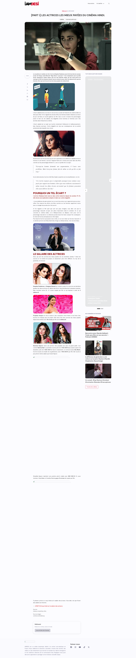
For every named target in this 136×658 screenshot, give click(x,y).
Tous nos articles (71, 19)
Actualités (99, 3)
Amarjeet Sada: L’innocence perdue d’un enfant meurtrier (97, 300)
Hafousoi (38, 624)
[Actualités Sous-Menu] (103, 3)
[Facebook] (27, 84)
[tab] (98, 308)
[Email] (27, 100)
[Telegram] (27, 96)
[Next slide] (110, 180)
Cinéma (62, 19)
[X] (27, 87)
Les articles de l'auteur (42, 630)
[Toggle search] (109, 3)
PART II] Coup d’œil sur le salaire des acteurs (49, 606)
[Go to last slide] (85, 190)
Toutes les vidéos (92, 387)
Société (90, 79)
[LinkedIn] (27, 90)
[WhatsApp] (27, 93)
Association (91, 3)
